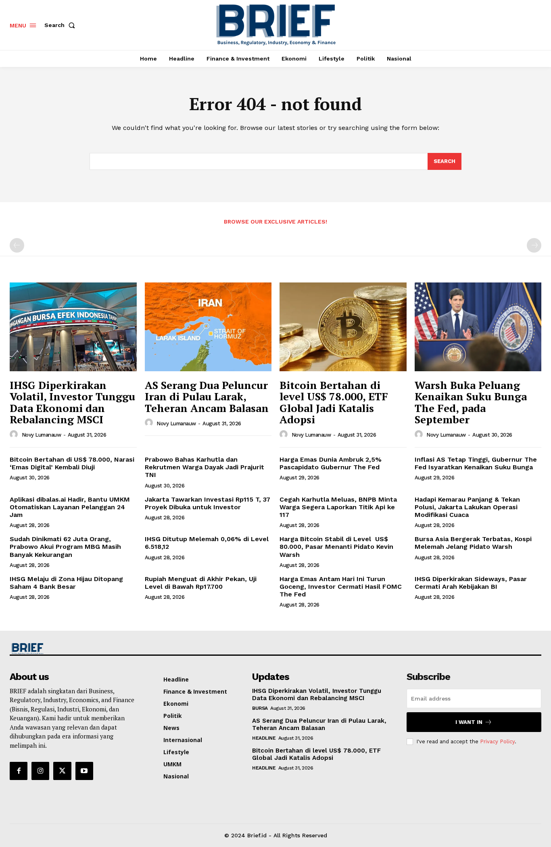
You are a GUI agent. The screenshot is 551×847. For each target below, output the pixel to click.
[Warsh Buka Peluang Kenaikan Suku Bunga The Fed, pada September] (478, 326)
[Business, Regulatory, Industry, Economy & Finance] (72, 649)
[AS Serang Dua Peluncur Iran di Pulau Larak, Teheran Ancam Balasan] (208, 326)
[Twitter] (62, 771)
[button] (61, 25)
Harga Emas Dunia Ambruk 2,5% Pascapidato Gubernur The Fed (331, 463)
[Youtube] (84, 771)
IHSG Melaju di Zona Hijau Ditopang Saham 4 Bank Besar (66, 582)
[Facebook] (18, 771)
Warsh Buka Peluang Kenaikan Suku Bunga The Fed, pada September (471, 402)
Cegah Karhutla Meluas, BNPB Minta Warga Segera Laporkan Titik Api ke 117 (338, 507)
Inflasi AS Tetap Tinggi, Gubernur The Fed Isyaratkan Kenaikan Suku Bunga (476, 463)
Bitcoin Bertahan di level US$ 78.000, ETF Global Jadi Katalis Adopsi (334, 402)
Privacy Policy (497, 741)
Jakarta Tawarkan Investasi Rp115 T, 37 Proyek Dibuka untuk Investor (207, 503)
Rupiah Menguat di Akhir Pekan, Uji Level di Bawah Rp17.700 (201, 582)
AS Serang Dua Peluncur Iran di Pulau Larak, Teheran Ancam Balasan (207, 396)
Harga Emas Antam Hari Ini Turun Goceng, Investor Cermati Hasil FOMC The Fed (341, 586)
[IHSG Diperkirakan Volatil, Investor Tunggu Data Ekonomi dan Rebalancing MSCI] (73, 326)
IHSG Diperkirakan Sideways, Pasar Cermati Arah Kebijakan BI (471, 582)
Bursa (260, 708)
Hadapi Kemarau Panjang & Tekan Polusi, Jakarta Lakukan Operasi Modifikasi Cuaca (467, 507)
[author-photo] (15, 434)
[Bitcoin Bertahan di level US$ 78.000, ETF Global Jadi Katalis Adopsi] (343, 326)
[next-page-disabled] (534, 245)
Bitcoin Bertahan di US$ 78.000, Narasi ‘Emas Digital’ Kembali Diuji (72, 463)
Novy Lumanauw (41, 435)
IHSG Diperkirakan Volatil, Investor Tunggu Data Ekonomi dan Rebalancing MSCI (72, 402)
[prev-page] (17, 245)
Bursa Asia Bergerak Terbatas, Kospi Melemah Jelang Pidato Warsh (473, 542)
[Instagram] (40, 771)
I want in (468, 722)
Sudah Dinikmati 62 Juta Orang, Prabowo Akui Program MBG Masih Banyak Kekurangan (65, 546)
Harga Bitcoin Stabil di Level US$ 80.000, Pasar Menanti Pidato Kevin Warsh (336, 546)
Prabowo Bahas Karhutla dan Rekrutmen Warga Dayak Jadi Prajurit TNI (204, 467)
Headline (264, 738)
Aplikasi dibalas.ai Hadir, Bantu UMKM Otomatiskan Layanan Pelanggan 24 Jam (70, 507)
